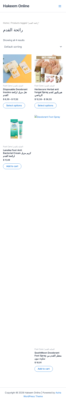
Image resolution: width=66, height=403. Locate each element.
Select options (14, 105)
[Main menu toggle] (60, 6)
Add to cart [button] (12, 166)
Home (6, 23)
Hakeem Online (16, 6)
